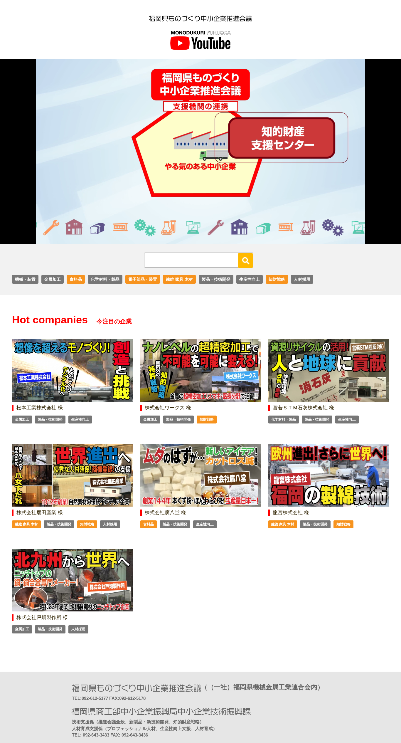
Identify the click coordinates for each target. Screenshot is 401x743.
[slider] (194, 239)
